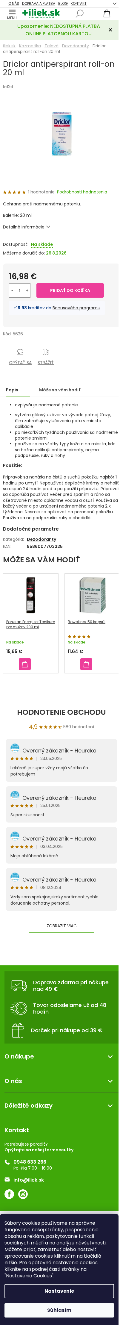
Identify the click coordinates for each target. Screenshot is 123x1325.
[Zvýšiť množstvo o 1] (27, 290)
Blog (63, 3)
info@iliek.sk (28, 1180)
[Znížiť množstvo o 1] (12, 290)
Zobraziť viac (62, 926)
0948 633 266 (29, 1162)
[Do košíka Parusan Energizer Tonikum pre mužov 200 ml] (25, 664)
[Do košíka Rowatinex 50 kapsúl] (86, 664)
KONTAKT (79, 3)
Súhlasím (59, 1310)
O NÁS (13, 3)
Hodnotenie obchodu (61, 712)
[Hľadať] (80, 14)
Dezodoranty (41, 539)
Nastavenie (59, 1291)
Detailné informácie (23, 227)
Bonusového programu (76, 308)
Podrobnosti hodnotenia (82, 192)
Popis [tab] (12, 390)
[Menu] (12, 13)
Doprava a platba (38, 3)
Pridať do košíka (70, 290)
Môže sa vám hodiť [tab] (59, 390)
